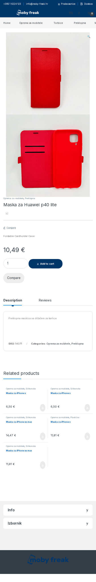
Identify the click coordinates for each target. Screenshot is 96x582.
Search (71, 12)
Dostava (88, 3)
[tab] (12, 302)
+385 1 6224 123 (12, 3)
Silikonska (31, 388)
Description (12, 300)
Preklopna (80, 22)
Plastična (74, 417)
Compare (11, 227)
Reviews (45, 300)
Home (6, 22)
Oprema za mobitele (31, 22)
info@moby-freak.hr (37, 3)
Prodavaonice (68, 3)
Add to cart (47, 263)
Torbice (58, 22)
